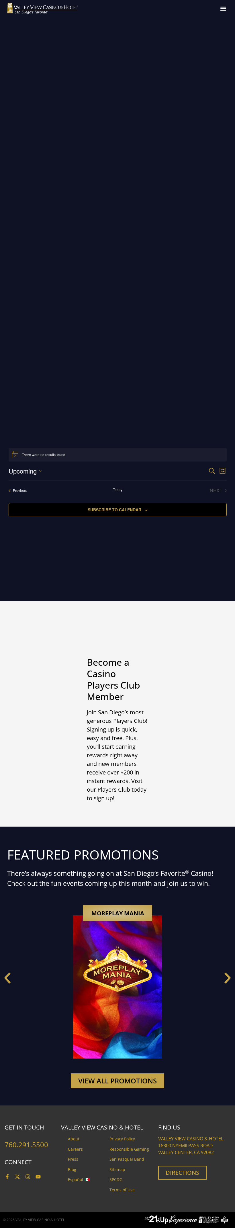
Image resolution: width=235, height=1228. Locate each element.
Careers (75, 1149)
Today (117, 489)
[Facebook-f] (7, 1176)
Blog (72, 1169)
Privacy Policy (122, 1139)
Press (73, 1159)
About (73, 1139)
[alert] (118, 455)
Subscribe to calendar (114, 510)
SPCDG (115, 1179)
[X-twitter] (17, 1176)
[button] (223, 8)
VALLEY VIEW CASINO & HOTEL (40, 1219)
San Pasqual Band (126, 1159)
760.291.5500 (26, 1144)
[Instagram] (27, 1176)
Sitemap (117, 1169)
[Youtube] (38, 1176)
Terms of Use (122, 1189)
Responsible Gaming (129, 1149)
